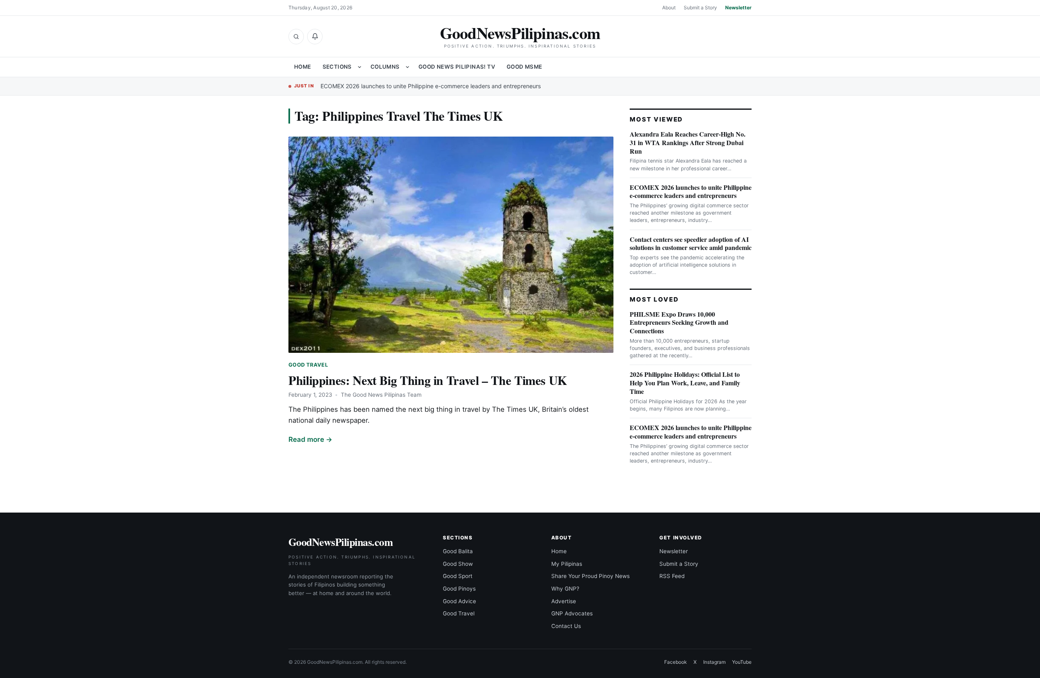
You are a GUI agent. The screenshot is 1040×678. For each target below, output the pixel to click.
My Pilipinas (566, 564)
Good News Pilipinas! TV (456, 66)
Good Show (458, 564)
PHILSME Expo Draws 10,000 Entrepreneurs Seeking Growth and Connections (679, 322)
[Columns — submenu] (407, 67)
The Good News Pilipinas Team (381, 394)
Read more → (310, 439)
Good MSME (524, 66)
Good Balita (458, 551)
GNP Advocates (572, 613)
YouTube (742, 662)
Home (302, 66)
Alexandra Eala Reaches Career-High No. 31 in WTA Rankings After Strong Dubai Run (687, 142)
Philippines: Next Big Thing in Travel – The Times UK (427, 380)
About (669, 7)
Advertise (563, 601)
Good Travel (308, 365)
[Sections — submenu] (359, 67)
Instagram (714, 662)
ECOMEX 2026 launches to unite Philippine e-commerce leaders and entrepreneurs (431, 86)
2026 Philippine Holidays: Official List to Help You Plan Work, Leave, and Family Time (685, 382)
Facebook (675, 662)
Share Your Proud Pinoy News (590, 576)
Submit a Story (700, 7)
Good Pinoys (459, 588)
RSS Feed (672, 576)
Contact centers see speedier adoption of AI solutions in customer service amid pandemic (691, 243)
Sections (337, 66)
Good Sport (457, 576)
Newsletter (738, 7)
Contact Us (566, 626)
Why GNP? (565, 588)
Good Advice (459, 601)
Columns (385, 66)
